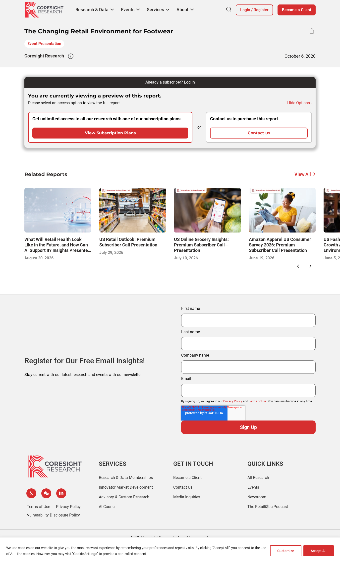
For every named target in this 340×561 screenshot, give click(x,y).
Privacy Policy (232, 401)
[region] (170, 549)
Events (253, 487)
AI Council (107, 506)
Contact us (259, 133)
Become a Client (296, 9)
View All (302, 174)
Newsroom (256, 497)
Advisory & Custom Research (124, 497)
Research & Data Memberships (126, 477)
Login (245, 9)
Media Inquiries (186, 497)
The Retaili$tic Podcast (267, 506)
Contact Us (182, 487)
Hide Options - (299, 102)
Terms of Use (257, 401)
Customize (285, 551)
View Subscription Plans (110, 133)
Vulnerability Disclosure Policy (53, 515)
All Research (258, 477)
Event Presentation (44, 43)
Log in (189, 82)
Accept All (319, 551)
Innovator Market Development (126, 487)
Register (261, 9)
